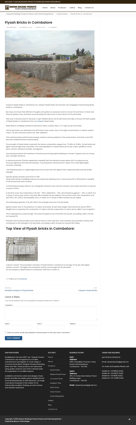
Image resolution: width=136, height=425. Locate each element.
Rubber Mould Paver (58, 374)
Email (39, 324)
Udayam (40, 121)
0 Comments (52, 27)
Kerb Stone (54, 387)
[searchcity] (129, 419)
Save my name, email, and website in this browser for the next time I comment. (38, 332)
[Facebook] (123, 419)
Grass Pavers (55, 392)
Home (50, 357)
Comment (9, 305)
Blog (49, 405)
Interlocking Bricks (57, 396)
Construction (40, 27)
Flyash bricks (55, 370)
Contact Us (52, 409)
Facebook (23, 279)
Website (73, 324)
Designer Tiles (55, 383)
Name (7, 324)
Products (51, 366)
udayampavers (11, 27)
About (50, 361)
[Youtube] (126, 419)
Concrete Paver (56, 379)
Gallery (50, 400)
